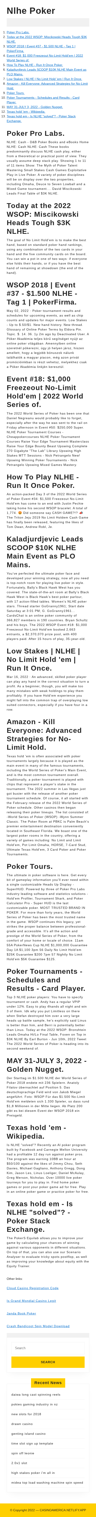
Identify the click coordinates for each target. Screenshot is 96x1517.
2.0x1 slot (19, 1463)
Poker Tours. (16, 93)
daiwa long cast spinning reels (36, 1394)
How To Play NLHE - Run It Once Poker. (35, 65)
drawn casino (22, 1424)
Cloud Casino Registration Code (33, 1288)
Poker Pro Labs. (18, 32)
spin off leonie (22, 1453)
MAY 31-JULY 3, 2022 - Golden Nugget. (35, 107)
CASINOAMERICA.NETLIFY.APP (63, 1510)
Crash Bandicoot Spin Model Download (38, 1326)
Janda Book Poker (21, 1313)
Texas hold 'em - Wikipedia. (26, 111)
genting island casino (28, 1433)
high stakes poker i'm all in (33, 1473)
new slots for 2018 (26, 1414)
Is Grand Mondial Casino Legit (31, 1301)
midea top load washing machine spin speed (47, 1482)
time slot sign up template (32, 1443)
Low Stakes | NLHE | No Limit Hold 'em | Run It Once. (44, 79)
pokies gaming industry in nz (34, 1404)
